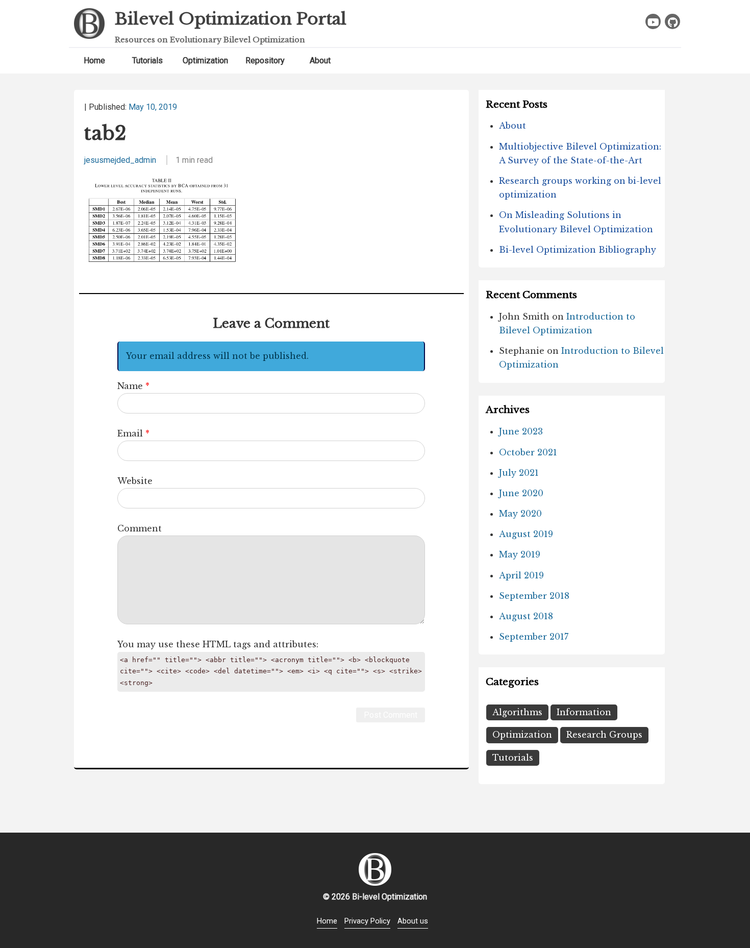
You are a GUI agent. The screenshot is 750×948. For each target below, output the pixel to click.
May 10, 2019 (153, 107)
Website (135, 481)
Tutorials (147, 60)
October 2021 (528, 452)
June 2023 (521, 431)
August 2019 (526, 534)
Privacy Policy (367, 921)
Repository (265, 60)
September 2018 (534, 596)
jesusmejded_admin (120, 160)
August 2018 (526, 616)
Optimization (205, 60)
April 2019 (521, 575)
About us (412, 921)
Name (130, 386)
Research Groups (604, 735)
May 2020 (520, 513)
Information (584, 712)
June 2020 (521, 493)
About (320, 60)
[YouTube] (653, 21)
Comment (139, 528)
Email (130, 433)
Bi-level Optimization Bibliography (577, 250)
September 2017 (533, 636)
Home (94, 60)
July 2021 (519, 473)
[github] (672, 21)
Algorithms (517, 712)
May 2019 (519, 554)
